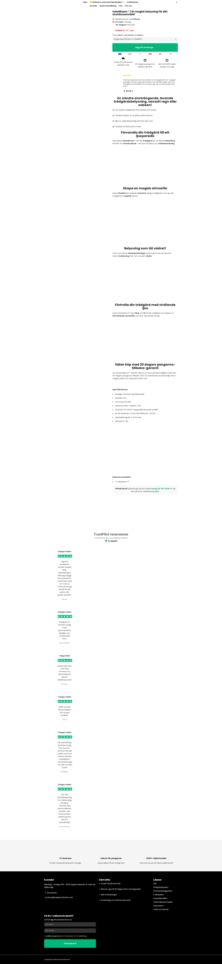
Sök (155, 883)
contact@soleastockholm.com (58, 897)
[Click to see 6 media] (105, 487)
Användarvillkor (160, 898)
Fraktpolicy (158, 894)
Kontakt (93, 6)
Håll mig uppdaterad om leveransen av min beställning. (67, 936)
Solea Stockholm (63, 959)
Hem (85, 2)
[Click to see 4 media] (82, 487)
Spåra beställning (108, 6)
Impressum (158, 905)
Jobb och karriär (161, 909)
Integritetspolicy (160, 887)
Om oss (128, 6)
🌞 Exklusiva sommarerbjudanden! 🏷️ (107, 2)
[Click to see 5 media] (93, 487)
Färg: (127, 35)
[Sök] (174, 4)
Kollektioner (133, 2)
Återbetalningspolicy (162, 891)
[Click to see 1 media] (49, 487)
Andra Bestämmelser (163, 902)
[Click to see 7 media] (49, 497)
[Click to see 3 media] (71, 487)
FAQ (120, 6)
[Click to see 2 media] (60, 487)
